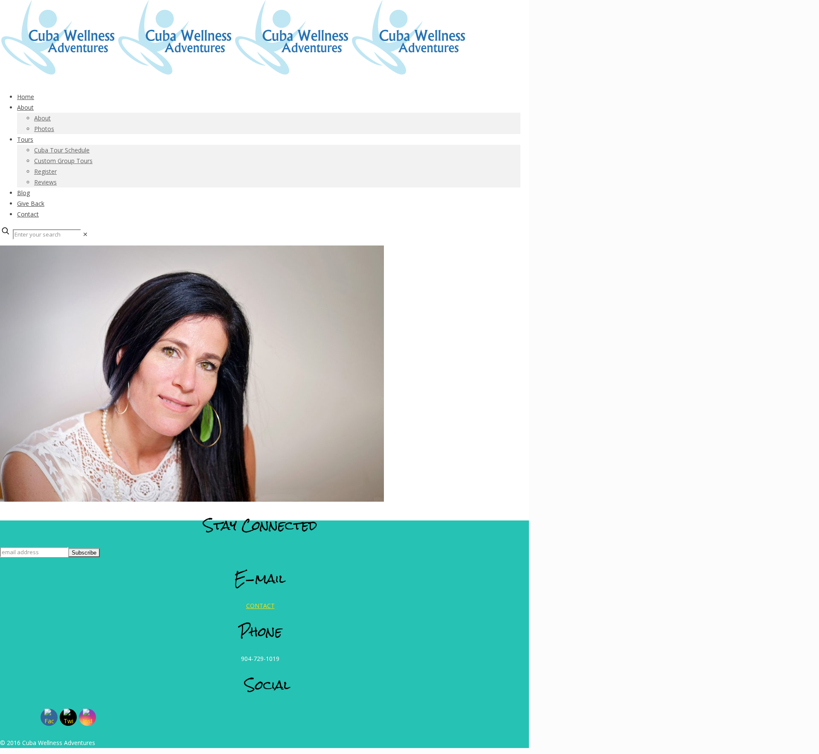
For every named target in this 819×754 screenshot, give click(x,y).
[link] (85, 234)
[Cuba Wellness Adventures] (234, 72)
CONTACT (260, 606)
